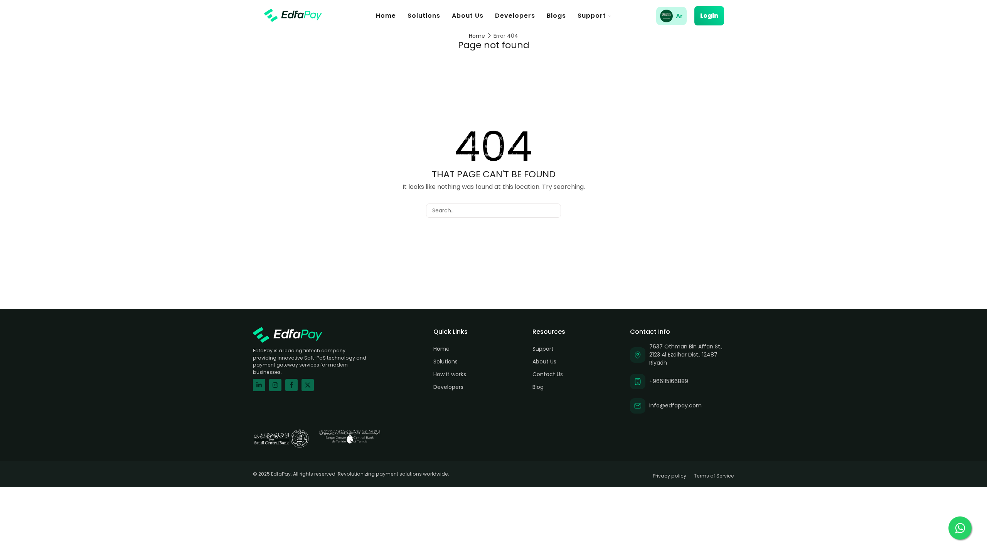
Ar (679, 16)
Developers (515, 15)
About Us (467, 15)
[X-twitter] (307, 385)
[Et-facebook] (291, 385)
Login (709, 15)
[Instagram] (275, 385)
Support (592, 15)
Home (386, 15)
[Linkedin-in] (259, 385)
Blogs (556, 15)
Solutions (424, 15)
